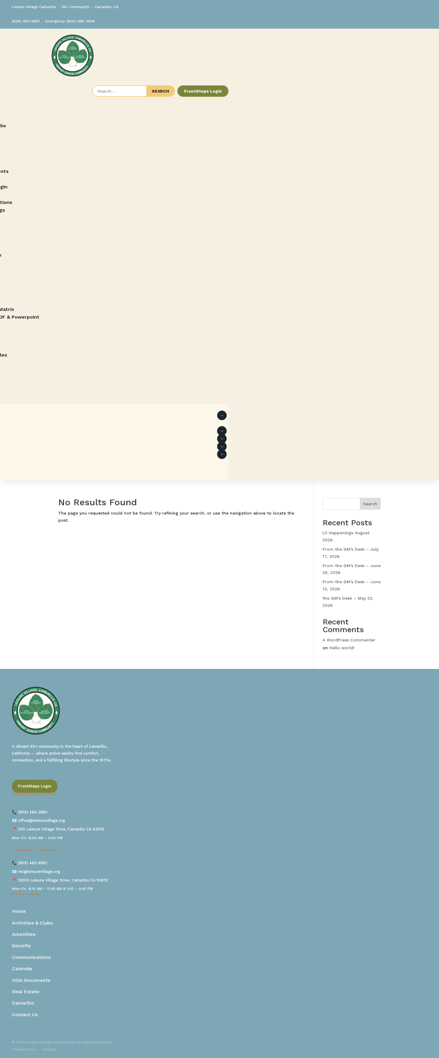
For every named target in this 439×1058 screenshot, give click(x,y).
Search (370, 503)
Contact (49, 1049)
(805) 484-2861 (26, 21)
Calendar (22, 968)
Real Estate (25, 991)
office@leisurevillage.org (41, 820)
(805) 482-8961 (32, 863)
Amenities (23, 934)
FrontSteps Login (203, 91)
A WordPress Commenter (349, 640)
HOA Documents (31, 980)
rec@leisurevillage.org (39, 871)
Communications (31, 957)
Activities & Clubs (32, 923)
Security (21, 945)
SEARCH (160, 91)
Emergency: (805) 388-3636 (70, 21)
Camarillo (23, 1003)
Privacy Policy (24, 1049)
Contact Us (25, 1014)
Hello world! (341, 647)
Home (19, 911)
